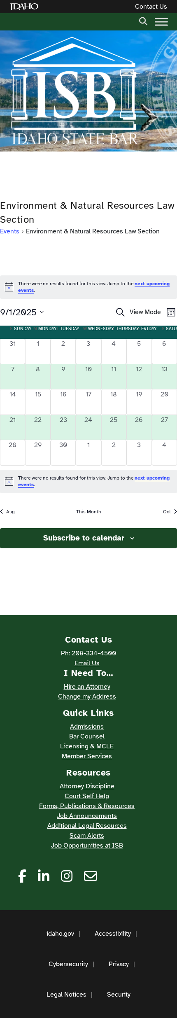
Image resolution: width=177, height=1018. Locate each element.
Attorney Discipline (87, 786)
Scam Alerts (87, 836)
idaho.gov (60, 933)
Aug (10, 512)
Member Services (87, 756)
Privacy (119, 964)
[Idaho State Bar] (74, 90)
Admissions (87, 726)
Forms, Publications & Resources (87, 806)
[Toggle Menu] (161, 22)
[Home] (26, 7)
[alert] (88, 481)
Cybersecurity (68, 964)
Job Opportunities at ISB (87, 845)
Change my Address (87, 696)
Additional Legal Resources (87, 826)
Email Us (87, 663)
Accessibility (113, 933)
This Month (88, 512)
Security (118, 994)
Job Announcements (87, 816)
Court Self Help (87, 796)
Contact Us (151, 6)
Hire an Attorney (87, 687)
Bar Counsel (87, 736)
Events (9, 231)
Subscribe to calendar (83, 538)
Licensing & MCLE (87, 746)
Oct (167, 512)
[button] (143, 21)
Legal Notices (66, 994)
